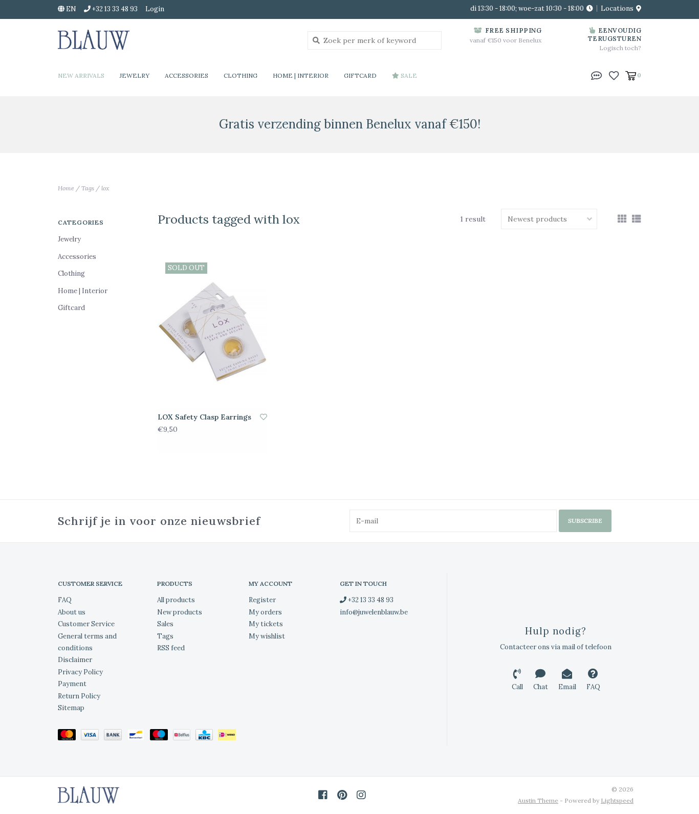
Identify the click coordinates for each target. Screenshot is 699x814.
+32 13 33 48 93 (370, 600)
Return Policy (79, 696)
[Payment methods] (69, 737)
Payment (72, 683)
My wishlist (267, 636)
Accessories (186, 75)
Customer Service (86, 624)
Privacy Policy (80, 672)
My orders (265, 612)
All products (176, 600)
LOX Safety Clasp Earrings (204, 417)
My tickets (266, 624)
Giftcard (360, 75)
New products (179, 612)
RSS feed (171, 648)
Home (66, 188)
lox (105, 188)
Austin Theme (538, 800)
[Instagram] (361, 795)
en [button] (70, 9)
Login (154, 9)
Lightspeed (617, 800)
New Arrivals (81, 75)
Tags (87, 188)
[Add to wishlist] (263, 417)
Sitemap (71, 707)
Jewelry (134, 75)
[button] (596, 74)
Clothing (240, 75)
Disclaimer (75, 659)
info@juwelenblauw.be (374, 612)
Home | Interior (301, 75)
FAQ (65, 600)
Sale (408, 75)
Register (262, 600)
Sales (165, 624)
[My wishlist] (613, 74)
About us (71, 612)
